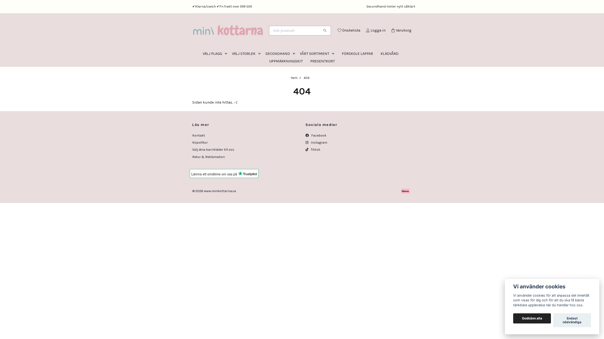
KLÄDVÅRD (389, 73)
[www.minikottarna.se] (247, 37)
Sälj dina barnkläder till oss (213, 169)
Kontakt (198, 155)
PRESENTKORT (322, 80)
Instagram (318, 162)
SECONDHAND (277, 73)
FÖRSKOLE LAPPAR (357, 73)
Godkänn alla (532, 318)
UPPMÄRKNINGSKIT (286, 80)
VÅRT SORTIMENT (314, 73)
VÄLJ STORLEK (244, 73)
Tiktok (315, 169)
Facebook (318, 155)
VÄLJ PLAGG (212, 73)
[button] (227, 73)
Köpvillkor (200, 162)
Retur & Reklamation (208, 176)
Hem (294, 97)
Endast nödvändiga (572, 320)
